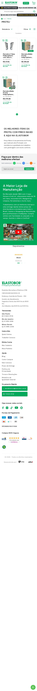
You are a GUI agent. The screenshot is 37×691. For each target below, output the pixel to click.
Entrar (26, 3)
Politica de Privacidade (6, 370)
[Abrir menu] (3, 3)
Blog (3, 356)
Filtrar (26, 29)
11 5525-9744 (7, 315)
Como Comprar (7, 359)
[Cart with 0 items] (33, 3)
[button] (9, 54)
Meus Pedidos (7, 348)
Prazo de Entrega (8, 366)
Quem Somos (7, 334)
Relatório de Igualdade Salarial (9, 378)
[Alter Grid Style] (33, 29)
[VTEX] (21, 462)
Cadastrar (29, 169)
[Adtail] (30, 462)
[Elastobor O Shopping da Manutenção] (11, 3)
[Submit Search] (34, 11)
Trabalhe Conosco (8, 337)
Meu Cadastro (7, 345)
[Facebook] (3, 408)
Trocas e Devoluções (9, 374)
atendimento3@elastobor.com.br (15, 388)
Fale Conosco (7, 362)
